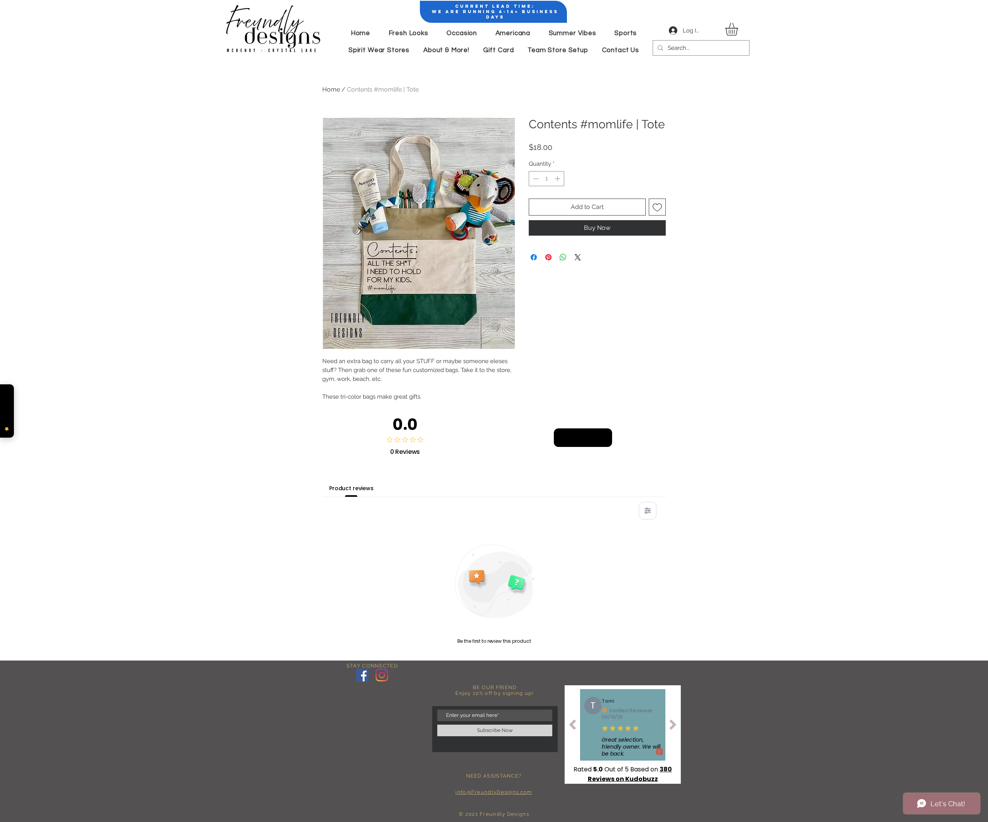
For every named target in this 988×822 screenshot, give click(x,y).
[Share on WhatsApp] (563, 257)
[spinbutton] (546, 179)
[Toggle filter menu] (647, 511)
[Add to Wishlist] (657, 207)
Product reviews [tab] (351, 488)
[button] (739, 29)
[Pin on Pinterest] (548, 257)
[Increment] (558, 179)
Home (331, 89)
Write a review (583, 437)
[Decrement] (535, 179)
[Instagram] (382, 675)
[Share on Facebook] (533, 257)
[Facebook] (362, 675)
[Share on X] (577, 257)
